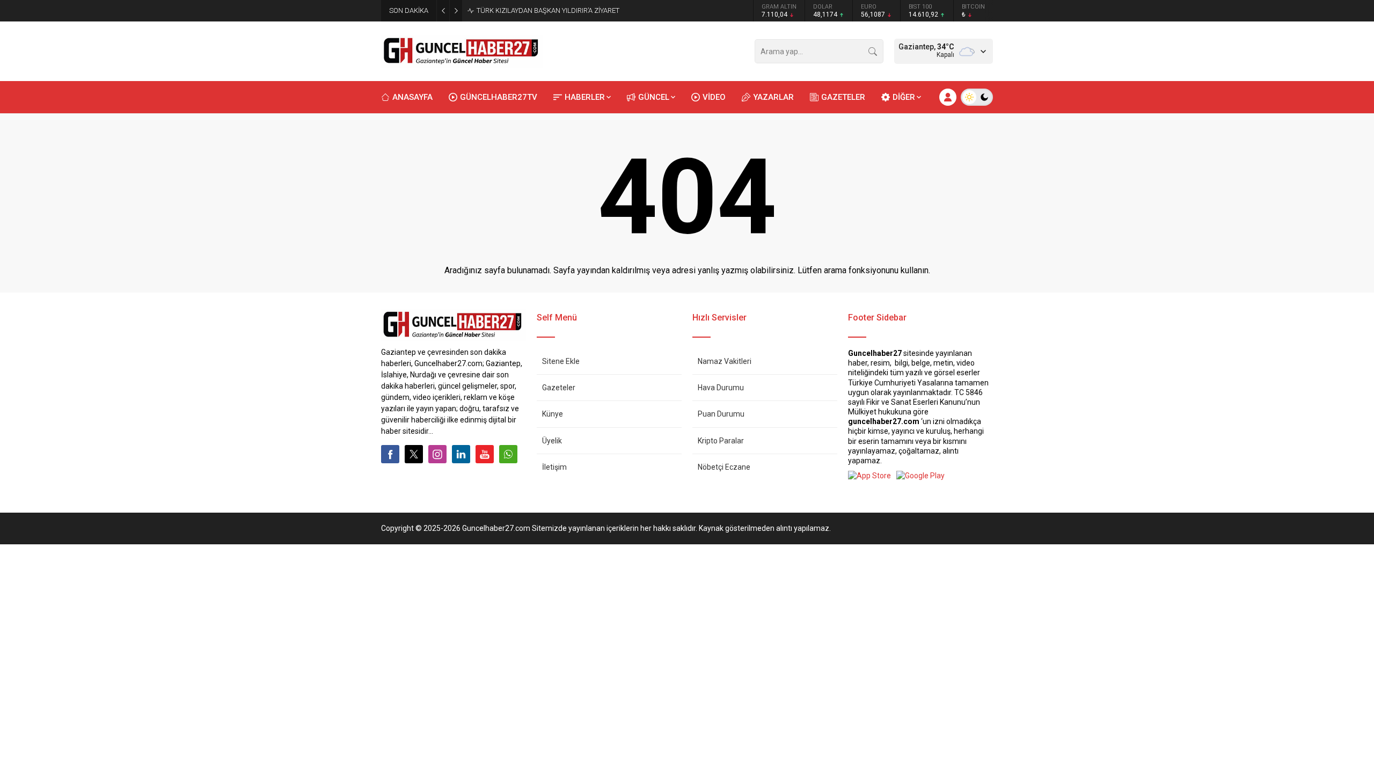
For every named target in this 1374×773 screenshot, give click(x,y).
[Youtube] (485, 454)
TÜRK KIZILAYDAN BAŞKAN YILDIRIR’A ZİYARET (548, 10)
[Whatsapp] (508, 454)
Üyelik (552, 440)
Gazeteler (558, 387)
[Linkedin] (461, 454)
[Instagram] (437, 454)
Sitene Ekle (561, 361)
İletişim (554, 467)
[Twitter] (414, 454)
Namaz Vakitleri (724, 361)
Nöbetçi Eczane (724, 467)
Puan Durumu (721, 414)
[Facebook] (390, 454)
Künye (552, 414)
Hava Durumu (721, 387)
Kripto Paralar (721, 440)
